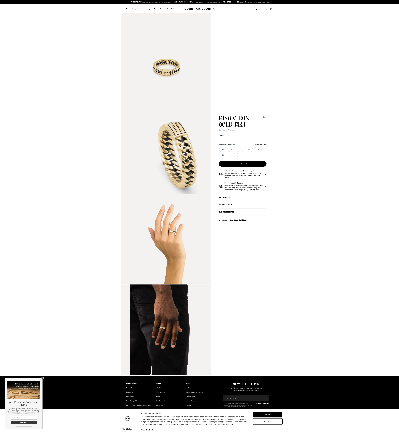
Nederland (189, 388)
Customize (266, 421)
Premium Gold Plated (168, 9)
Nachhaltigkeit (161, 392)
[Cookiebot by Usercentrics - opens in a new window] (127, 430)
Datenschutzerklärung (262, 403)
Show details (146, 430)
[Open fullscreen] (166, 58)
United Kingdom (191, 401)
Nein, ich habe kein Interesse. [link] (24, 426)
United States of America (194, 392)
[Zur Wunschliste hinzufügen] (264, 117)
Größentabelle (261, 144)
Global (188, 405)
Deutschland (190, 397)
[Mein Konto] (261, 9)
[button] (243, 197)
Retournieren (130, 397)
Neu (155, 9)
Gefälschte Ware (162, 401)
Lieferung (129, 392)
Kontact (129, 388)
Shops (158, 397)
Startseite (223, 220)
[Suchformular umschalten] (256, 9)
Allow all (268, 414)
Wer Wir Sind (160, 388)
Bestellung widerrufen (134, 401)
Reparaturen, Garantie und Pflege (138, 405)
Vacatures (159, 405)
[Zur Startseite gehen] (200, 9)
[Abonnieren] (266, 398)
